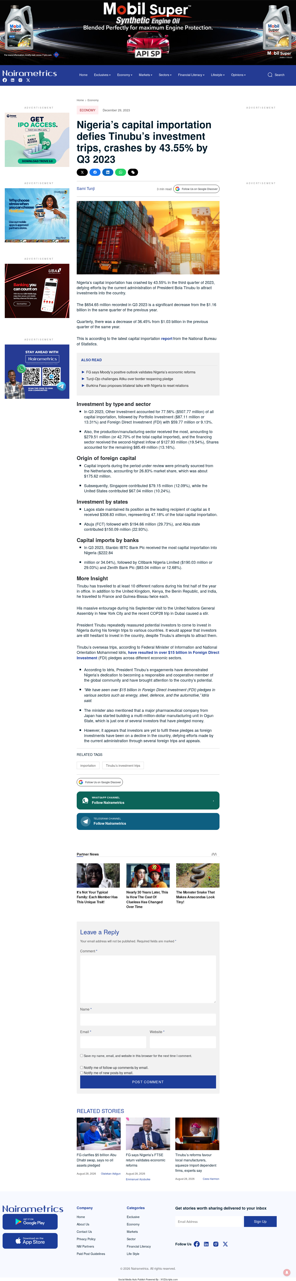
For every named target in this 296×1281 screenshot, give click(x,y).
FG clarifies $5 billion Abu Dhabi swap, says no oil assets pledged (96, 1160)
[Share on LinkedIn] (107, 172)
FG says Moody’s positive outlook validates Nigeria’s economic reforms (140, 371)
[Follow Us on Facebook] (197, 1243)
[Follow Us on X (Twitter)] (225, 1243)
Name (86, 1009)
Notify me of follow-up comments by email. (116, 1067)
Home (83, 75)
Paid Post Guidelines (91, 1253)
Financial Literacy (139, 1246)
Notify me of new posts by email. (108, 1072)
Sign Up (260, 1221)
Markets (132, 1231)
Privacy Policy (86, 1239)
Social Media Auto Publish (131, 1279)
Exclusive (133, 1217)
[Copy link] (133, 172)
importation (88, 765)
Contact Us (84, 1231)
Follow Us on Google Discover (200, 189)
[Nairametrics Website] (30, 72)
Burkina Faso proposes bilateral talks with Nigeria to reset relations (137, 385)
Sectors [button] (164, 75)
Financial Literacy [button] (190, 75)
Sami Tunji (86, 188)
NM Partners (85, 1246)
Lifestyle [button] (216, 75)
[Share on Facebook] (95, 172)
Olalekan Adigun (111, 1173)
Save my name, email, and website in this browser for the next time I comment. (138, 1055)
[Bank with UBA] (37, 291)
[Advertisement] (259, 140)
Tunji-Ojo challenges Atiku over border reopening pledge (129, 378)
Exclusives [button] (101, 75)
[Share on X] (82, 172)
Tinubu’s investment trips (123, 765)
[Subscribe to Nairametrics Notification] (286, 1272)
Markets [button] (144, 75)
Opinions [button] (237, 75)
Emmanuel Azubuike (138, 1179)
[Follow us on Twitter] (28, 79)
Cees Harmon (211, 1178)
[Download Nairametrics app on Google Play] (30, 1222)
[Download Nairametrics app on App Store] (30, 1241)
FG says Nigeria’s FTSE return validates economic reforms (145, 1160)
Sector (131, 1239)
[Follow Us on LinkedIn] (206, 1243)
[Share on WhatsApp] (120, 172)
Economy (93, 100)
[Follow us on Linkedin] (12, 79)
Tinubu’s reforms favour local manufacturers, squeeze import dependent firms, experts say (195, 1162)
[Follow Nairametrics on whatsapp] (37, 372)
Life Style (133, 1253)
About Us (83, 1224)
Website (157, 1031)
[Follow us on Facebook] (5, 79)
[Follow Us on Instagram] (216, 1243)
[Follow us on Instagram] (20, 79)
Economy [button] (123, 75)
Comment (88, 950)
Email (85, 1031)
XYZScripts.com (169, 1279)
